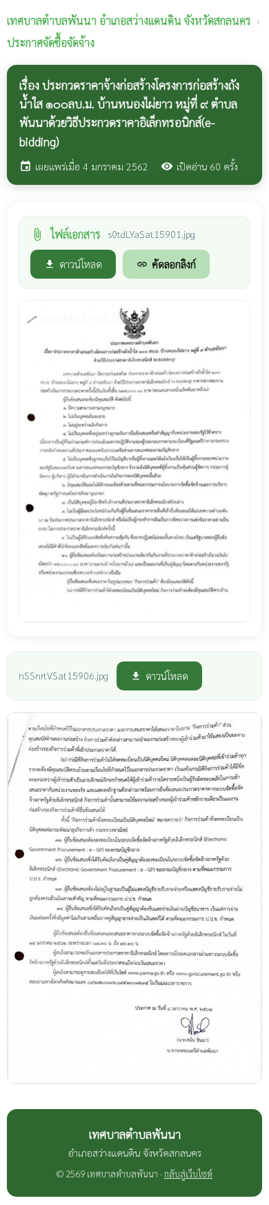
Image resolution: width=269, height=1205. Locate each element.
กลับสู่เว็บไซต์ (188, 1173)
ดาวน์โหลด (73, 263)
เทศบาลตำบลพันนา (129, 20)
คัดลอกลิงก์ (166, 263)
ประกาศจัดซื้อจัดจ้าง (50, 42)
